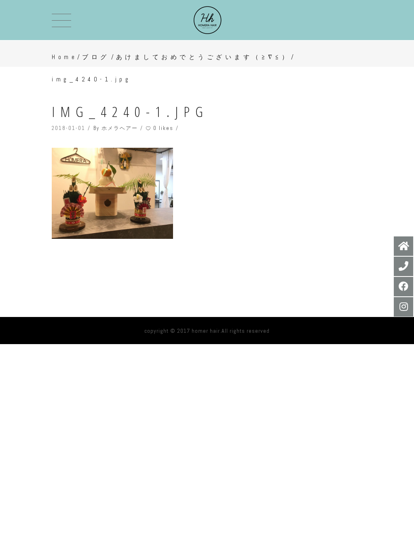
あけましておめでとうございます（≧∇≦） (203, 57)
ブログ (96, 57)
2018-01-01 (68, 128)
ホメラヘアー (119, 128)
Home (64, 57)
